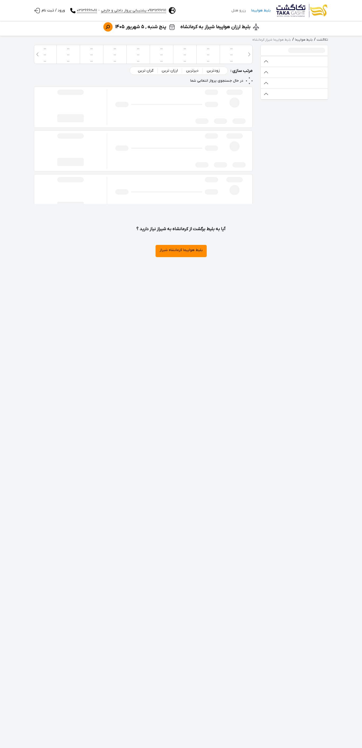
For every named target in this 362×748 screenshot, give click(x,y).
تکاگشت (322, 40)
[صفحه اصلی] (302, 10)
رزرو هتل (238, 10)
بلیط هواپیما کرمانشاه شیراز (181, 250)
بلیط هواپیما (261, 10)
